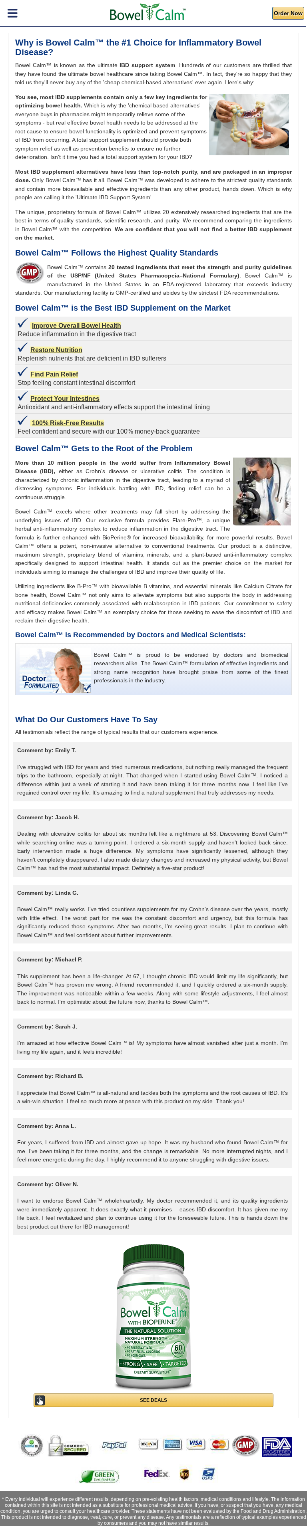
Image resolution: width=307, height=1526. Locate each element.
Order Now (288, 13)
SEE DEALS (153, 1400)
